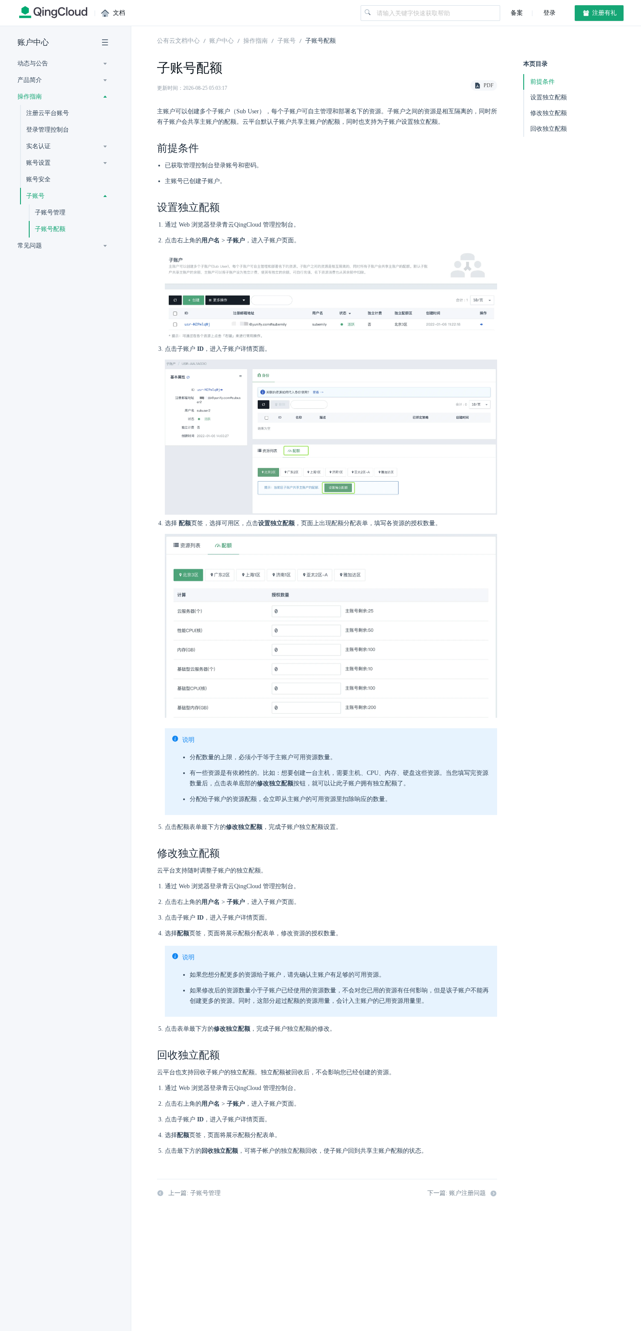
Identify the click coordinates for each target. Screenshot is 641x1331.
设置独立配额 (548, 97)
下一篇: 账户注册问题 (456, 1193)
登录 (549, 13)
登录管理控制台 (47, 129)
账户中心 (33, 42)
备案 (517, 13)
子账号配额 (50, 229)
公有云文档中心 (178, 40)
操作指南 (255, 40)
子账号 (286, 40)
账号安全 (38, 179)
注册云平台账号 (47, 113)
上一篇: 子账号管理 (194, 1193)
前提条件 (542, 81)
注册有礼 (603, 13)
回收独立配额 (548, 129)
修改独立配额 (548, 113)
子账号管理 (50, 212)
